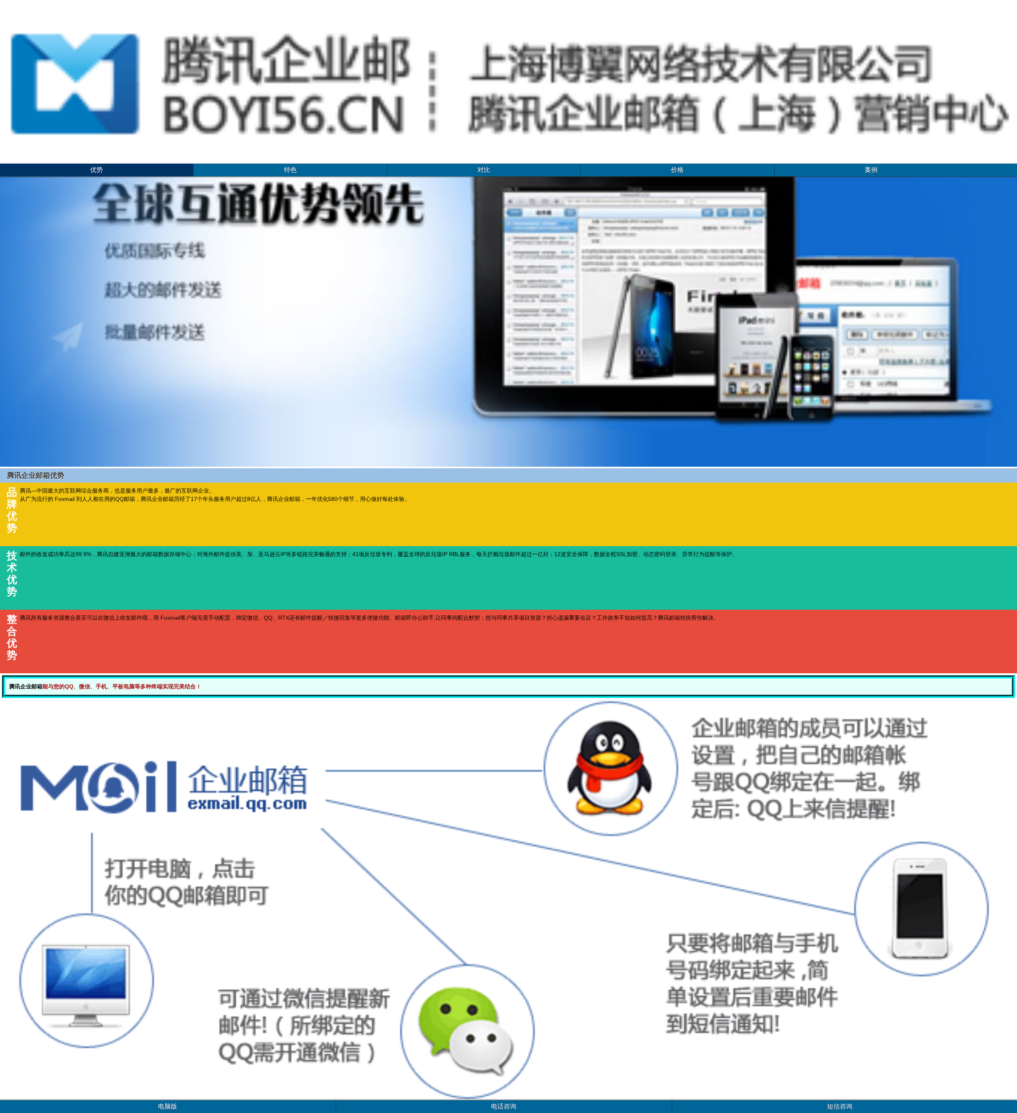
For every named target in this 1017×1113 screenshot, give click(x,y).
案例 (871, 169)
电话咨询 (503, 1106)
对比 (484, 169)
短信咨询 (840, 1106)
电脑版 (167, 1106)
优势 (96, 169)
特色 (290, 169)
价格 (677, 169)
